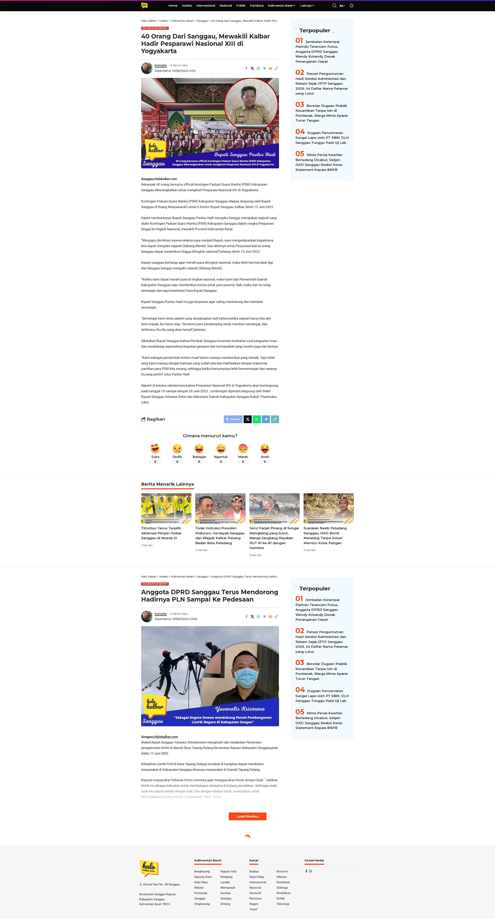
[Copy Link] (276, 68)
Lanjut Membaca (247, 816)
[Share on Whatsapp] (258, 68)
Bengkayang (151, 845)
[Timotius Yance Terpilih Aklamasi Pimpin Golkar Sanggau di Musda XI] (166, 508)
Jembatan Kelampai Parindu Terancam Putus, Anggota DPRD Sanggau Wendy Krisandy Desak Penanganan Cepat (317, 51)
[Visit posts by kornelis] (147, 68)
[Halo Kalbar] (144, 5)
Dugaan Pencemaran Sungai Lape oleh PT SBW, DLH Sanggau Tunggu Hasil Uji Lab (322, 138)
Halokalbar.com (166, 737)
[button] (334, 5)
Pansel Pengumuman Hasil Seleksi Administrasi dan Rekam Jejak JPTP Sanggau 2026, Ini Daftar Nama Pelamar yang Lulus (321, 83)
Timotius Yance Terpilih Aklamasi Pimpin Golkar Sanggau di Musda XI (161, 533)
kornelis (160, 65)
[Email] (270, 68)
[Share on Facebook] (246, 68)
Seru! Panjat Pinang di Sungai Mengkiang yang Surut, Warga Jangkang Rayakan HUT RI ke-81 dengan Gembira (274, 538)
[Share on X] (252, 68)
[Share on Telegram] (264, 68)
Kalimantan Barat (155, 28)
